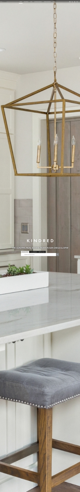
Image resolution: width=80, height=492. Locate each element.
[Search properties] (57, 254)
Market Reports (47, 1)
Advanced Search (38, 1)
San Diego (26, 1)
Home (21, 1)
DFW (31, 1)
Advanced (33, 251)
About (54, 1)
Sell (42, 251)
